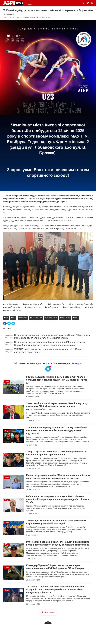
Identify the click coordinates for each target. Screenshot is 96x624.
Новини (6, 14)
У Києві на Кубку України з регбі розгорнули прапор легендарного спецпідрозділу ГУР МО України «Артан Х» (57, 380)
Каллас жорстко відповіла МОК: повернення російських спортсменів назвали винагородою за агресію (58, 477)
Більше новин (48, 612)
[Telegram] (13, 323)
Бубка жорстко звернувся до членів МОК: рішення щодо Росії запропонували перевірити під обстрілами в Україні (58, 499)
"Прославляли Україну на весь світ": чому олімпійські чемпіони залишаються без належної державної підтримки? (56, 430)
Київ (6, 317)
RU (92, 3)
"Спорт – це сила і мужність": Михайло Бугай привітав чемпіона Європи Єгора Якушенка (56, 453)
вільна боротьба (36, 317)
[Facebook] (5, 323)
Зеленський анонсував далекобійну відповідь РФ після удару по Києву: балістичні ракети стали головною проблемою (50, 343)
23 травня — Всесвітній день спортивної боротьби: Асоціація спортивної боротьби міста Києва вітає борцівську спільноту (55, 589)
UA (88, 3)
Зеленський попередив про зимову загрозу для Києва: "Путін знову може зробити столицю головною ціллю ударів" (52, 336)
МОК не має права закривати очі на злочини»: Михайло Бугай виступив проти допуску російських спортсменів (57, 543)
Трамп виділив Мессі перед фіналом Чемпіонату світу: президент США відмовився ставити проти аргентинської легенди (57, 406)
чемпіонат (23, 317)
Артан (76, 317)
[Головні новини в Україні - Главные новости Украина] (13, 3)
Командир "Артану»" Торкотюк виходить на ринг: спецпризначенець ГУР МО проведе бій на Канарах (55, 567)
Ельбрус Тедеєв (51, 317)
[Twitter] (9, 323)
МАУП (13, 317)
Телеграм (77, 363)
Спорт (12, 14)
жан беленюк (65, 317)
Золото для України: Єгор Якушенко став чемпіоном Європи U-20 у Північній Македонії (56, 522)
